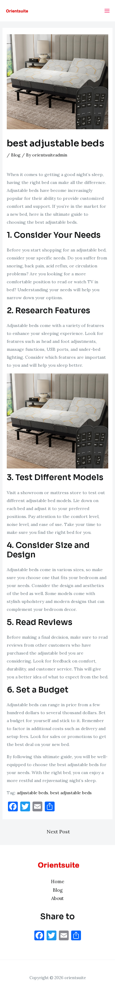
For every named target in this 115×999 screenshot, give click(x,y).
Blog (16, 155)
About (57, 898)
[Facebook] (39, 936)
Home (57, 881)
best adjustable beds (71, 792)
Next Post (58, 831)
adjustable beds (32, 792)
